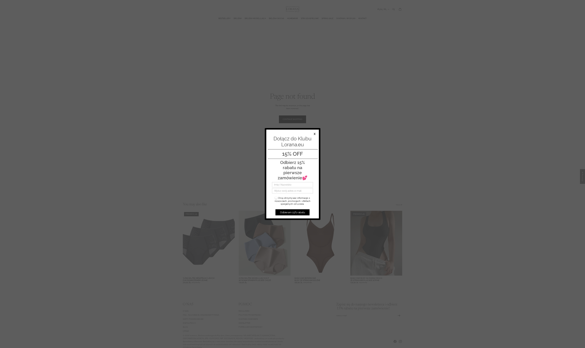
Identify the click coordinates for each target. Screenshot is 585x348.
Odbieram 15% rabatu (292, 212)
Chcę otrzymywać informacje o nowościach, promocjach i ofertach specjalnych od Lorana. (292, 201)
